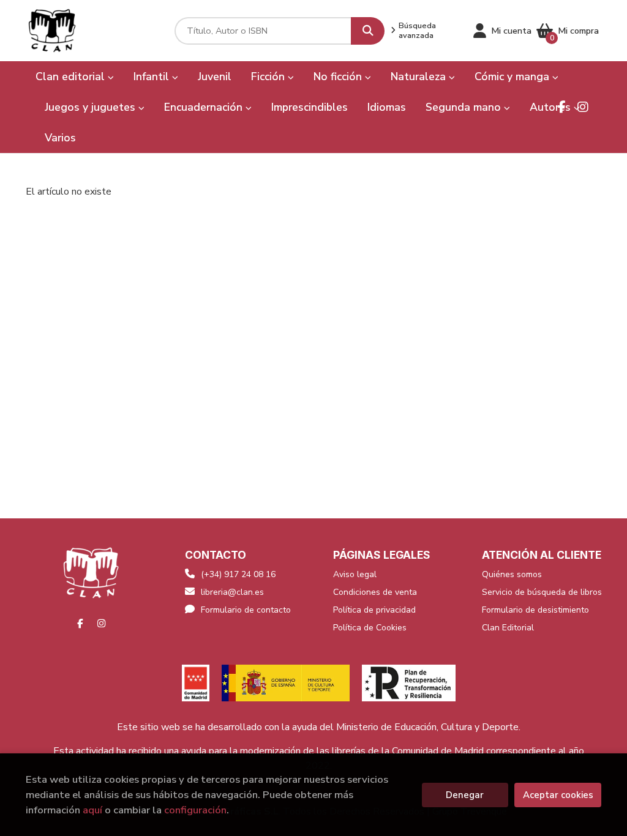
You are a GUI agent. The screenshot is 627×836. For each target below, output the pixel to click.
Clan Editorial (508, 627)
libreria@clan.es (232, 592)
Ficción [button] (269, 76)
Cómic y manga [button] (513, 76)
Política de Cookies (370, 627)
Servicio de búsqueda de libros (542, 592)
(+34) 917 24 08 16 (238, 574)
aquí (92, 810)
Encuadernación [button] (205, 107)
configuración (195, 810)
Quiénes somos (512, 574)
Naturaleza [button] (420, 76)
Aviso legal (355, 574)
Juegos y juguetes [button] (91, 107)
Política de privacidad (374, 610)
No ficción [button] (339, 76)
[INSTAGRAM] (583, 107)
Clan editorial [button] (72, 76)
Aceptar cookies (558, 795)
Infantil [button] (152, 76)
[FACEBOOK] (561, 107)
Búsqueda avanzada (417, 30)
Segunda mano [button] (465, 107)
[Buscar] (368, 31)
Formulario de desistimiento (535, 610)
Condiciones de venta (375, 592)
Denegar (465, 795)
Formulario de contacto (246, 610)
